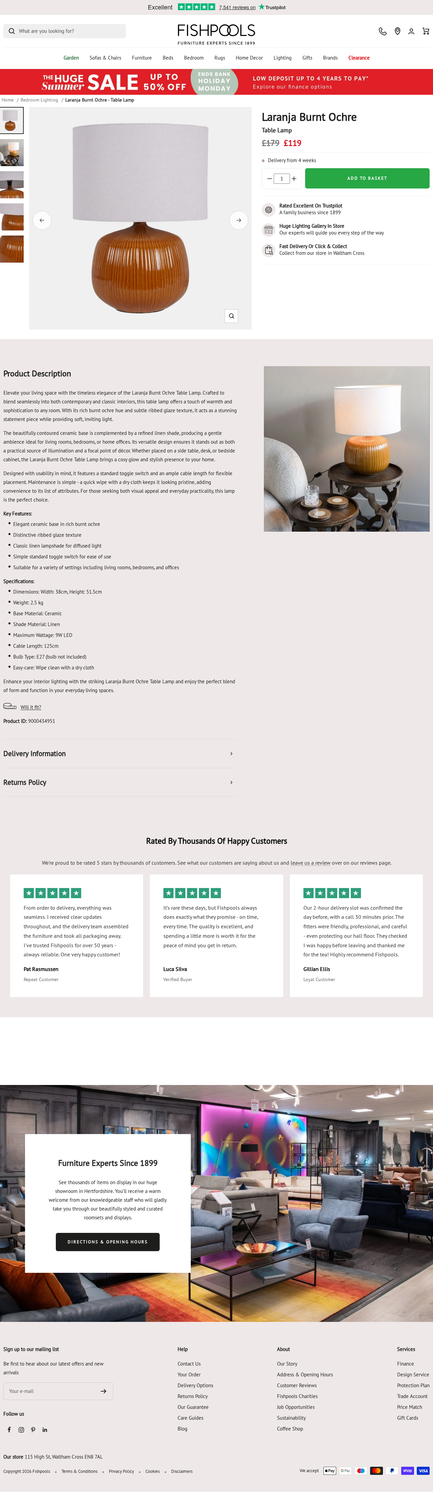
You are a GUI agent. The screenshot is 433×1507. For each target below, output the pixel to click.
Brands (330, 57)
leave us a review (311, 862)
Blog (182, 1428)
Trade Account (412, 1396)
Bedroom (194, 57)
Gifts (307, 57)
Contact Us (189, 1363)
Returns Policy (193, 1396)
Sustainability (291, 1418)
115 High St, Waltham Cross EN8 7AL (64, 1457)
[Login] (411, 31)
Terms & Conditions (79, 1471)
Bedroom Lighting (39, 100)
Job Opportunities (296, 1407)
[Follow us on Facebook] (9, 1430)
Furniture (142, 57)
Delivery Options (195, 1385)
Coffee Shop (290, 1428)
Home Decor (249, 57)
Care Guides (190, 1418)
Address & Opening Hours (305, 1374)
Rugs (219, 57)
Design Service (413, 1374)
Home (8, 100)
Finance (405, 1363)
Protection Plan (413, 1385)
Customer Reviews (297, 1385)
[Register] (104, 1391)
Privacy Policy (121, 1471)
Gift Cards (407, 1418)
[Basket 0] (426, 31)
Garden (71, 57)
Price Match (409, 1407)
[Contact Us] (383, 31)
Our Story (287, 1363)
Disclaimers (181, 1471)
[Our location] (397, 31)
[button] (231, 316)
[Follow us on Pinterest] (33, 1430)
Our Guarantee (193, 1407)
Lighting (283, 57)
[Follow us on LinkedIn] (45, 1430)
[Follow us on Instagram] (21, 1430)
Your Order (189, 1374)
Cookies (152, 1471)
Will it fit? (31, 707)
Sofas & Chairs (105, 57)
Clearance (359, 57)
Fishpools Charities (297, 1396)
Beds (168, 57)
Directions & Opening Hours (108, 1242)
